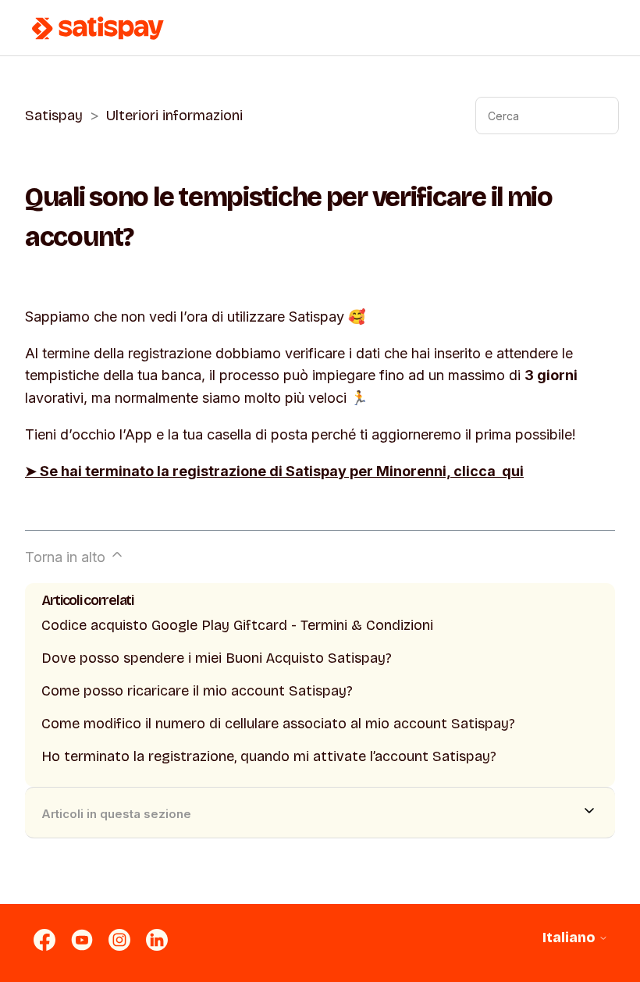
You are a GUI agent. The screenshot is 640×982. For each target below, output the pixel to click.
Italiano (570, 938)
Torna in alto (67, 557)
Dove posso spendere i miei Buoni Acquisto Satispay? (216, 658)
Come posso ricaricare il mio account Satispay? (197, 690)
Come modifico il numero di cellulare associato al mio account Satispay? (278, 723)
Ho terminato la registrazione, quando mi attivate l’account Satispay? (268, 756)
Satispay (54, 115)
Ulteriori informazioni (174, 115)
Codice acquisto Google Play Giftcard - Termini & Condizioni (237, 625)
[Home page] (98, 28)
